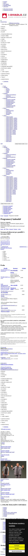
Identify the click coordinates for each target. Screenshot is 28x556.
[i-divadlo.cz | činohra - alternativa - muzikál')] (14, 16)
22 (7, 243)
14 (6, 241)
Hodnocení (8, 111)
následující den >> (23, 246)
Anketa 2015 (9, 137)
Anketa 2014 (9, 138)
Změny (7, 91)
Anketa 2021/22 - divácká (11, 126)
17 (1, 243)
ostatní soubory (4, 75)
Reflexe (7, 109)
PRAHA (3, 371)
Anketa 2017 (9, 135)
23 (9, 243)
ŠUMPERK (4, 63)
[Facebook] (8, 8)
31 (1, 245)
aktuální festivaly (5, 79)
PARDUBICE (4, 59)
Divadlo (5, 268)
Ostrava (5, 253)
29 (5, 239)
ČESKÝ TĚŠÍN (4, 35)
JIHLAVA (3, 41)
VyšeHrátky (5, 81)
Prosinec (15, 229)
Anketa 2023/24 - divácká (11, 121)
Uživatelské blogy (10, 110)
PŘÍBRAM (3, 61)
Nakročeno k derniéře (10, 105)
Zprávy (4, 2)
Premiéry (5, 1)
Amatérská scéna (9, 107)
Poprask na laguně (13, 288)
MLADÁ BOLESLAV (6, 51)
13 (5, 241)
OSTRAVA (3, 30)
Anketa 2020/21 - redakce (11, 127)
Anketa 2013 (9, 140)
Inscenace (15, 268)
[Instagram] (8, 10)
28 (3, 239)
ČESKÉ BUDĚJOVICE (6, 34)
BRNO (3, 28)
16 (9, 241)
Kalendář (5, 98)
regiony (5, 256)
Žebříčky (8, 114)
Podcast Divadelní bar (10, 97)
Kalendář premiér (7, 5)
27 (2, 239)
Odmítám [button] (17, 548)
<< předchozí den (4, 246)
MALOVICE (4, 49)
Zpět (2, 83)
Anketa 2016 (9, 136)
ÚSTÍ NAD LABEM (6, 68)
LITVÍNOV (4, 47)
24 (1, 244)
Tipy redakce (6, 4)
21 (6, 243)
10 (1, 241)
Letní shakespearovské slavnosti (5, 285)
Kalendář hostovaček (10, 102)
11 (2, 241)
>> (9, 236)
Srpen (2, 229)
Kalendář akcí (9, 104)
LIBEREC (3, 46)
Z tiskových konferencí (11, 94)
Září (5, 229)
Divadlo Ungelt (6, 294)
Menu (5, 21)
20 (5, 243)
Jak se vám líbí (14, 285)
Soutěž (7, 92)
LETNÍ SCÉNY (4, 352)
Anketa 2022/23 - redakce (11, 122)
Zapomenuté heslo (4, 350)
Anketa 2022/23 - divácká (11, 124)
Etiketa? (5, 528)
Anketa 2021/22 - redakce (11, 125)
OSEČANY (4, 58)
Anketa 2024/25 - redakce (11, 118)
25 (2, 244)
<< (1, 236)
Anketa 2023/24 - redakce (11, 120)
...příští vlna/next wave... (6, 358)
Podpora (5, 511)
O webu (5, 516)
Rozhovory (8, 95)
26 (1, 239)
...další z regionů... (5, 71)
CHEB (2, 39)
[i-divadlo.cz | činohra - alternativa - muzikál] (14, 20)
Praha (4, 251)
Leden (19, 229)
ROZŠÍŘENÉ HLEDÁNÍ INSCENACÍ (9, 369)
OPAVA (3, 56)
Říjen (7, 229)
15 (7, 241)
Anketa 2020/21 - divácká (11, 129)
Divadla (2, 21)
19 (3, 243)
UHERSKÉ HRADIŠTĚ (6, 66)
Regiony (2, 249)
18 (2, 243)
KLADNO (3, 44)
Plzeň (4, 255)
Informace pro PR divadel (8, 513)
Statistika (5, 515)
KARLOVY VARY (5, 42)
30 (6, 239)
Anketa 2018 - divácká (11, 134)
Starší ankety (8, 141)
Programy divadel (10, 100)
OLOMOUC (4, 54)
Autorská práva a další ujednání (10, 512)
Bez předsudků (14, 270)
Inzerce (4, 510)
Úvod (4, 86)
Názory (4, 108)
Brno (4, 252)
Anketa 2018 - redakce (11, 132)
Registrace (10, 348)
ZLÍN (2, 70)
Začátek (24, 268)
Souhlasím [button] (16, 545)
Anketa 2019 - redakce (11, 130)
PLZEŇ (3, 31)
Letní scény (5, 6)
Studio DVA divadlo (5, 288)
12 (3, 241)
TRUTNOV (4, 64)
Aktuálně (5, 87)
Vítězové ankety (9, 116)
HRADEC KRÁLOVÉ (6, 37)
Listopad (11, 229)
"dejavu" (3, 77)
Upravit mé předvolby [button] (17, 551)
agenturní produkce (5, 73)
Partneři (5, 508)
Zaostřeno (5, 93)
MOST (2, 52)
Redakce (5, 507)
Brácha (12, 272)
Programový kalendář (10, 99)
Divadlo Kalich (5, 270)
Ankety (4, 115)
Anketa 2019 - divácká (11, 131)
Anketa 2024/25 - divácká (11, 119)
